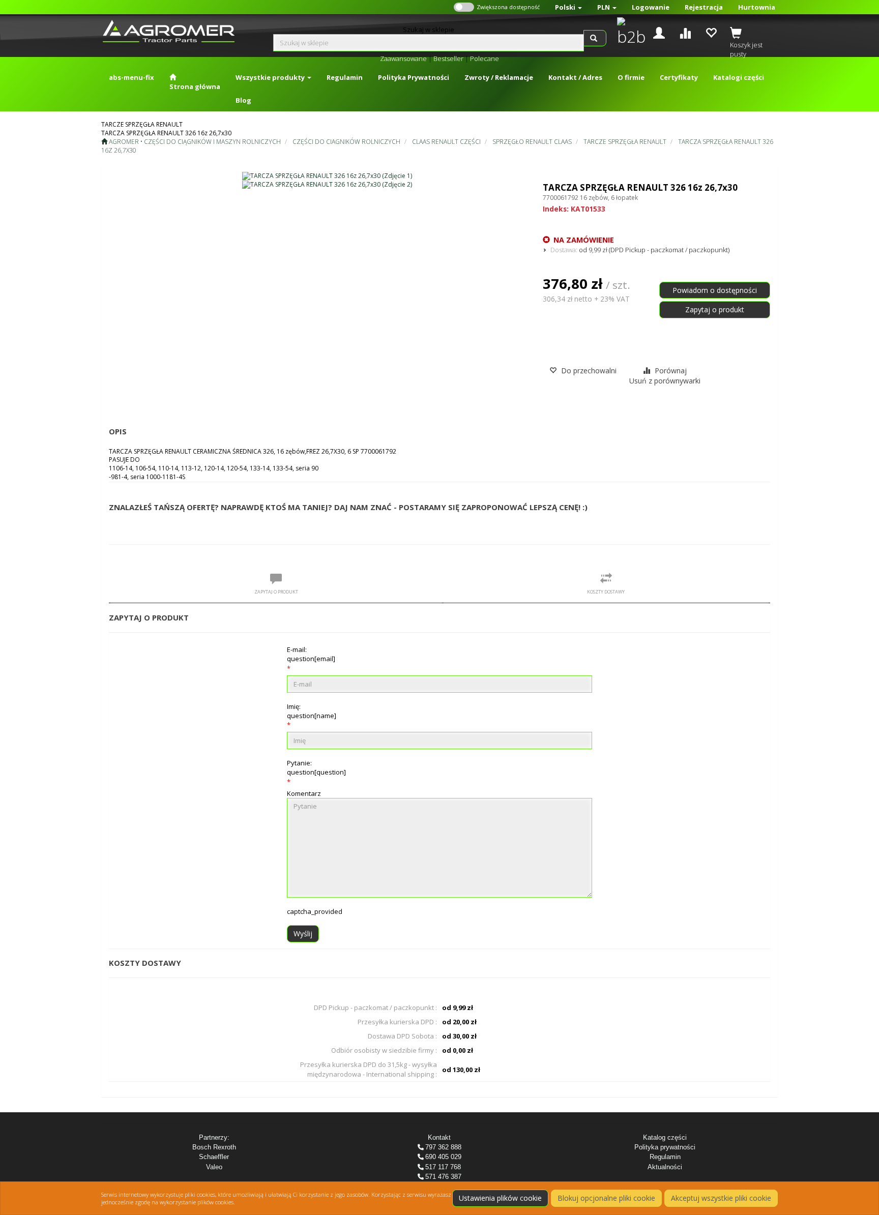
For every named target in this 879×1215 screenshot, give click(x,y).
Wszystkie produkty (271, 77)
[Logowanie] (659, 32)
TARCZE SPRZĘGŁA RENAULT (624, 141)
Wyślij (303, 933)
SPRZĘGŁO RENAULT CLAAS (532, 141)
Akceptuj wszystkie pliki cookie (721, 1198)
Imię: (311, 711)
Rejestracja (704, 7)
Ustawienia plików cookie (500, 1198)
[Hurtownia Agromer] (629, 32)
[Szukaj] (594, 38)
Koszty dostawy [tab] (606, 591)
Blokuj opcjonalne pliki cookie (606, 1198)
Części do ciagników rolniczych (346, 141)
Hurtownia (756, 7)
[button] (568, 7)
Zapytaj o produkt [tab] (276, 591)
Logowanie (650, 7)
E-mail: (311, 654)
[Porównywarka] (684, 32)
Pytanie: (316, 767)
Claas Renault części (446, 141)
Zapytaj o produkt (714, 309)
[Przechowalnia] (710, 32)
